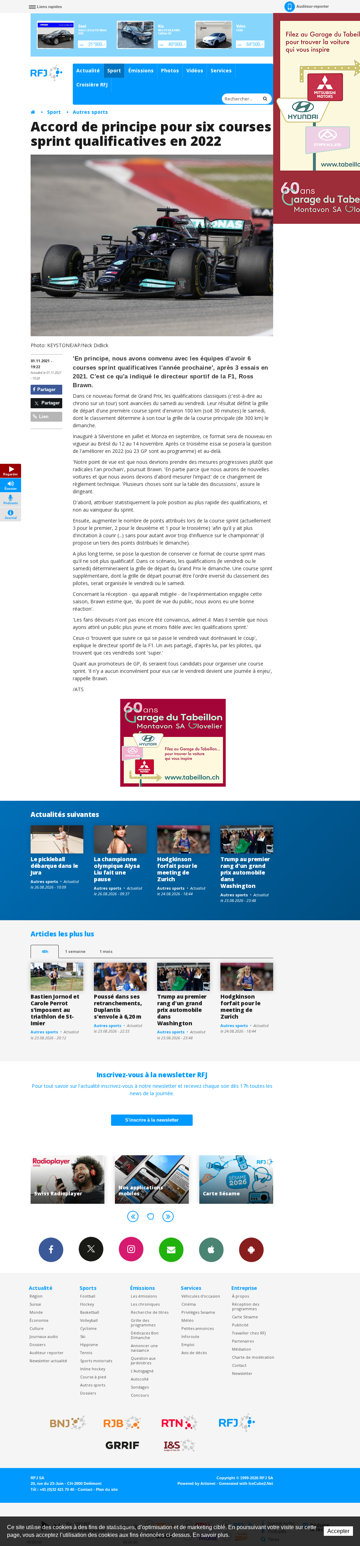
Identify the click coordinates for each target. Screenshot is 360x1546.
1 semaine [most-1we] (75, 951)
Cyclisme (88, 1328)
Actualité (88, 70)
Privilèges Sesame (198, 1312)
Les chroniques (145, 1304)
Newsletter (242, 1373)
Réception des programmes (245, 1306)
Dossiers (37, 1344)
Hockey (87, 1304)
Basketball (89, 1312)
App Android (251, 1250)
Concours (140, 1395)
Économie (39, 1320)
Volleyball (89, 1320)
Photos (170, 70)
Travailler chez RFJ (249, 1333)
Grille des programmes (143, 1322)
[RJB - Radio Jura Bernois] (122, 1422)
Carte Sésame (245, 1316)
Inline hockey (92, 1368)
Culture (37, 1328)
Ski (82, 1336)
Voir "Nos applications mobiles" (73, 1179)
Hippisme (89, 1344)
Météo (187, 1320)
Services (221, 70)
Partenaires (243, 1341)
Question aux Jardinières (143, 1360)
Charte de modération (253, 1357)
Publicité (240, 1325)
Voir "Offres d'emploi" (242, 1179)
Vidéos (194, 70)
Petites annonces (197, 1328)
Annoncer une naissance (144, 1347)
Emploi (187, 1344)
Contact (239, 1365)
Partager (46, 389)
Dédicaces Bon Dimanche (145, 1335)
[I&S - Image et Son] (179, 1445)
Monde (36, 1312)
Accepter (338, 1531)
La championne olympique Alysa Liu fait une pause (117, 869)
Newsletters (171, 1250)
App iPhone (211, 1250)
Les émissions (144, 1296)
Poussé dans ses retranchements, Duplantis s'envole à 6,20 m (118, 1006)
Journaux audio (44, 1336)
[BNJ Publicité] (65, 1422)
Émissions (141, 70)
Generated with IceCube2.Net (246, 1483)
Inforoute (190, 1336)
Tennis (86, 1352)
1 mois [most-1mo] (105, 951)
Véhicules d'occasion (200, 1296)
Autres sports (90, 112)
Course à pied (93, 1377)
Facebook (51, 1250)
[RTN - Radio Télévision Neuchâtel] (179, 1422)
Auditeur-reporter (312, 6)
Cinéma (188, 1304)
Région (36, 1296)
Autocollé (140, 1379)
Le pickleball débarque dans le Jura (54, 865)
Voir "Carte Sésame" (158, 1179)
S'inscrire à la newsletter (152, 1120)
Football (87, 1296)
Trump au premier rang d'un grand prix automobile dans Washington (245, 872)
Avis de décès (194, 1352)
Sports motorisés (96, 1360)
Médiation (241, 1349)
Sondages (140, 1387)
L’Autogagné (142, 1371)
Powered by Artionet (197, 1483)
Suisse (35, 1304)
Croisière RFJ (92, 84)
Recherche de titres (149, 1312)
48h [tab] (44, 951)
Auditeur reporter (47, 1352)
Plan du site (107, 1489)
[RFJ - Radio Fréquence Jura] (237, 1422)
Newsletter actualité (48, 1360)
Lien (43, 416)
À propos (240, 1296)
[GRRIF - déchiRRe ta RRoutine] (122, 1445)
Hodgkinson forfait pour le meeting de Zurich (177, 869)
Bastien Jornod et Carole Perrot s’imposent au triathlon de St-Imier (55, 1010)
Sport (114, 70)
